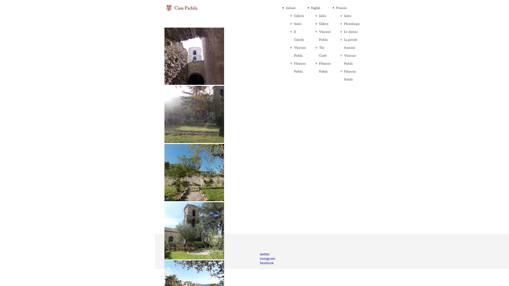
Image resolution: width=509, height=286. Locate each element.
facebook (267, 263)
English (315, 8)
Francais (341, 8)
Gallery (323, 24)
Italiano (290, 8)
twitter (265, 254)
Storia (297, 24)
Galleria (299, 16)
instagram (267, 258)
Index (322, 16)
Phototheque (352, 24)
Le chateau (351, 32)
